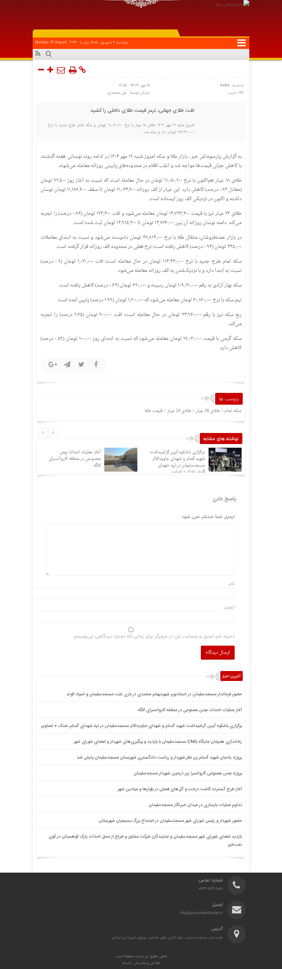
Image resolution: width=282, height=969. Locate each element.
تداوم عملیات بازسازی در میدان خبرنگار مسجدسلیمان (195, 805)
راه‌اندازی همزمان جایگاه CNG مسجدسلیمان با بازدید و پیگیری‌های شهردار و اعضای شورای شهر (158, 741)
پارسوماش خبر (205, 156)
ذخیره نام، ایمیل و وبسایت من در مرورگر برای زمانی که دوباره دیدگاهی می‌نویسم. (154, 636)
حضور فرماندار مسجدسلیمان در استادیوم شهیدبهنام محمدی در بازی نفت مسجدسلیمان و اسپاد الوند (154, 694)
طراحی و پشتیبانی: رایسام (141, 963)
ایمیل (229, 607)
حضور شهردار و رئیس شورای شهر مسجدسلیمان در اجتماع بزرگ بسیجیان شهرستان (170, 820)
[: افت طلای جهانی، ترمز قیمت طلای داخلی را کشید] (61, 70)
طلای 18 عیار (208, 411)
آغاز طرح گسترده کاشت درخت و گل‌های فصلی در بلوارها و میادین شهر (180, 789)
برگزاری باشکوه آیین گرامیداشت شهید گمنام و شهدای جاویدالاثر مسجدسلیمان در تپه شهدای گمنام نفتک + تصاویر (177, 462)
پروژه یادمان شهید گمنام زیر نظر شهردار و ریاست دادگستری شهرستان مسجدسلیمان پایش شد (159, 757)
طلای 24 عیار (179, 411)
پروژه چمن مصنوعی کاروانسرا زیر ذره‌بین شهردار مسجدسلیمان (188, 773)
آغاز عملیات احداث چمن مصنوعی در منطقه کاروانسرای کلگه (75, 458)
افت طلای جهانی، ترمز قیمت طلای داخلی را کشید (142, 110)
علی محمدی (117, 92)
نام (232, 583)
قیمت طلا (153, 411)
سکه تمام (232, 411)
